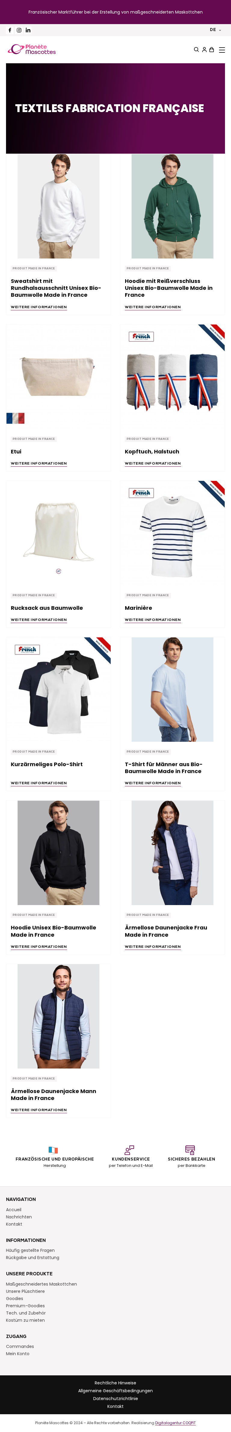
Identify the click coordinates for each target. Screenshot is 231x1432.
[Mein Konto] (204, 50)
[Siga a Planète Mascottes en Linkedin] (28, 30)
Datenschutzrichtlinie (115, 1399)
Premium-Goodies (25, 1306)
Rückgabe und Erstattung (32, 1258)
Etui (16, 451)
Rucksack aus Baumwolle (47, 607)
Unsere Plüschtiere (25, 1291)
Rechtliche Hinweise (115, 1383)
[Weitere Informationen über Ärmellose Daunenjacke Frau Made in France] (172, 853)
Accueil (13, 1210)
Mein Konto (17, 1354)
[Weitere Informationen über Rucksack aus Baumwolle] (58, 533)
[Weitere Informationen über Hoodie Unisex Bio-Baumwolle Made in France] (58, 853)
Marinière (138, 607)
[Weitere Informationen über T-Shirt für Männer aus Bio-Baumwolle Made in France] (172, 689)
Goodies (14, 1299)
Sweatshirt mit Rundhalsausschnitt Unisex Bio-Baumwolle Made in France (56, 288)
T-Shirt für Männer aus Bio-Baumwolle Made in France (164, 768)
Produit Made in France (34, 268)
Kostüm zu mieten (25, 1320)
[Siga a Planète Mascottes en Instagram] (19, 30)
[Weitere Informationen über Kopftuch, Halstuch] (172, 376)
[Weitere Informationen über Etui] (58, 376)
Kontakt (14, 1224)
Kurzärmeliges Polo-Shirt (47, 764)
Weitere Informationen (39, 307)
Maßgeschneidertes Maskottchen (41, 1284)
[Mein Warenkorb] (211, 50)
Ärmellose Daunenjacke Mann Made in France (53, 1095)
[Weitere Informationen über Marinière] (172, 533)
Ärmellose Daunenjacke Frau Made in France (166, 931)
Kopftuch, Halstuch (152, 451)
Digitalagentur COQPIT (175, 1423)
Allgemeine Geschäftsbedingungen (115, 1391)
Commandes (20, 1346)
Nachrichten (19, 1217)
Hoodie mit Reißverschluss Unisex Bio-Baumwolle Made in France (169, 288)
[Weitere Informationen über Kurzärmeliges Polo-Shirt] (58, 689)
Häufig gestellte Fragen (30, 1250)
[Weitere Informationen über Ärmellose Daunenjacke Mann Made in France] (58, 1016)
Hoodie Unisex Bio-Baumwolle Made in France (53, 931)
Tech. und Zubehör (26, 1313)
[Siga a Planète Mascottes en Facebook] (10, 30)
